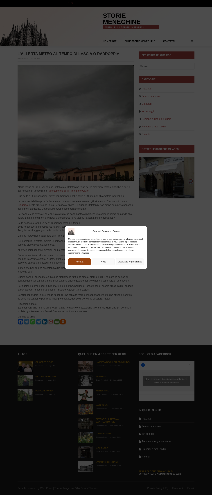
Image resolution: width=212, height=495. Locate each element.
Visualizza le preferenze (130, 261)
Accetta (79, 261)
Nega (103, 261)
